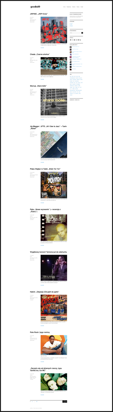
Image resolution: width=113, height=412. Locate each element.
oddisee (74, 88)
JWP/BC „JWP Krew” (39, 14)
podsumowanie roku (72, 90)
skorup (33, 92)
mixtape (76, 87)
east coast (34, 338)
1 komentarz (31, 299)
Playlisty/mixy (69, 6)
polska (31, 20)
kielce (34, 217)
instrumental (33, 134)
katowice (31, 377)
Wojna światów (74, 68)
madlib (79, 85)
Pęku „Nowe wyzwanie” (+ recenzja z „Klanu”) (45, 210)
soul (77, 91)
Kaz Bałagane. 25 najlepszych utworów (77, 66)
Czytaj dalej (42, 47)
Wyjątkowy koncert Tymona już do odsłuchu (48, 252)
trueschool (71, 93)
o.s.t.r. (71, 88)
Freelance (73, 6)
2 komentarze (32, 219)
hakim (37, 297)
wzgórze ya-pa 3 (32, 218)
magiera (71, 87)
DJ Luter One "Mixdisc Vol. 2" (75, 46)
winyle (79, 93)
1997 (32, 376)
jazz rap (35, 91)
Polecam (78, 6)
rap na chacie (74, 91)
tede (79, 91)
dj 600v (34, 60)
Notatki (31, 256)
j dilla (81, 82)
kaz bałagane (78, 84)
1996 (30, 376)
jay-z (74, 82)
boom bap (33, 19)
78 (37, 401)
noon (80, 87)
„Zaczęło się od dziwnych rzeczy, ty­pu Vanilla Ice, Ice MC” (46, 369)
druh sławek (74, 79)
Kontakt (82, 6)
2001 (30, 217)
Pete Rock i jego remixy (40, 332)
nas (78, 87)
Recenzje (31, 18)
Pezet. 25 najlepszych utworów (75, 61)
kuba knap (76, 85)
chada (32, 60)
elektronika (78, 79)
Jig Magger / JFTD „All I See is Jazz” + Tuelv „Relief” (48, 127)
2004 (30, 257)
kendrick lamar (72, 85)
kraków (31, 298)
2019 (70, 76)
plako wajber (36, 174)
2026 (30, 19)
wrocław (36, 135)
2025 (32, 257)
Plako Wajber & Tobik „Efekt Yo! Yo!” (45, 169)
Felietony (71, 23)
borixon (32, 217)
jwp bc (35, 19)
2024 (77, 76)
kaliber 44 (34, 376)
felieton (81, 79)
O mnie (64, 6)
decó (35, 297)
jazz (76, 82)
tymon (31, 258)
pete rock (76, 88)
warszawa (33, 20)
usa (74, 93)
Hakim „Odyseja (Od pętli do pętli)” (44, 291)
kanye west (74, 84)
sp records (34, 378)
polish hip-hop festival (79, 90)
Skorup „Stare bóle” (38, 86)
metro (73, 87)
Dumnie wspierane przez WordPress (37, 408)
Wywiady (71, 26)
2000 (30, 60)
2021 (75, 76)
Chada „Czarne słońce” (40, 54)
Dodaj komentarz (32, 21)
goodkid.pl (31, 408)
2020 (72, 76)
